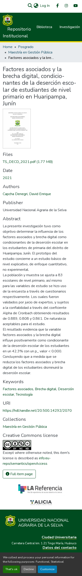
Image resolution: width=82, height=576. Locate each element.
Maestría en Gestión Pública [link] (30, 52)
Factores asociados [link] (18, 389)
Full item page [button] (21, 474)
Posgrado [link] (25, 46)
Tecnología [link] (24, 394)
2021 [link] (7, 177)
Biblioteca (44, 26)
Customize (47, 569)
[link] (41, 162)
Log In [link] (45, 5)
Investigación (69, 26)
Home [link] (8, 46)
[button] (30, 5)
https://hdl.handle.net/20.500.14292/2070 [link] (37, 410)
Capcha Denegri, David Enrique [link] (27, 193)
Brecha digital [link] (45, 389)
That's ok (11, 569)
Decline (29, 569)
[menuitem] (57, 6)
